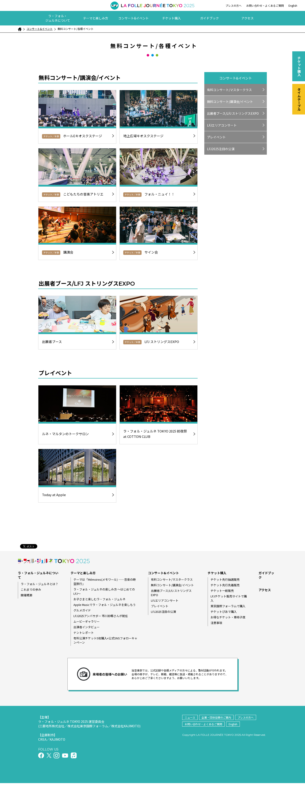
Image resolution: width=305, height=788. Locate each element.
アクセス (247, 18)
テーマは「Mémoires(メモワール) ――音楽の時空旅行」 (104, 581)
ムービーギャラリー (86, 621)
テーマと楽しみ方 (95, 18)
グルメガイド (82, 610)
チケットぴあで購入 (224, 611)
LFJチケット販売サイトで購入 (229, 598)
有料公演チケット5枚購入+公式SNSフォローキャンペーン (105, 640)
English (292, 5)
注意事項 (216, 623)
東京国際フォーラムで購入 (228, 606)
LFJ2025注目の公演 (220, 149)
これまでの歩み (31, 589)
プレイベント (216, 137)
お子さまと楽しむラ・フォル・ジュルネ (99, 599)
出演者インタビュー (86, 627)
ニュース (190, 717)
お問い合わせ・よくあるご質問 (265, 5)
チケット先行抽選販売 (225, 579)
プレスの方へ (234, 5)
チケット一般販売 (222, 590)
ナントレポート (83, 632)
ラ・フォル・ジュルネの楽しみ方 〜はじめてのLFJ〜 (104, 591)
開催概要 (26, 595)
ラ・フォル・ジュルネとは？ (39, 584)
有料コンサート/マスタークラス (229, 89)
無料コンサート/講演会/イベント (230, 101)
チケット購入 (171, 18)
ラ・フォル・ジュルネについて (57, 18)
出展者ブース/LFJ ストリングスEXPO (233, 113)
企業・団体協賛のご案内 (216, 717)
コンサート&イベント (133, 18)
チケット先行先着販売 (225, 585)
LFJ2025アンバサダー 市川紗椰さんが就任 (100, 616)
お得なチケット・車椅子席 (228, 617)
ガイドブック (209, 18)
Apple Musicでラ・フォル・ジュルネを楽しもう (104, 605)
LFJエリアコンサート (222, 125)
